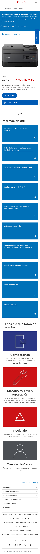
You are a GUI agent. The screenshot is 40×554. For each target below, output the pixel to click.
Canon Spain (19, 540)
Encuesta (37, 36)
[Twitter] (25, 545)
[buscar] (8, 2)
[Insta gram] (15, 545)
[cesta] (3, 2)
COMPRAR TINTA (9, 95)
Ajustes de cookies (31, 535)
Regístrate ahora (8, 26)
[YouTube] (30, 545)
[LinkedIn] (20, 545)
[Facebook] (9, 545)
